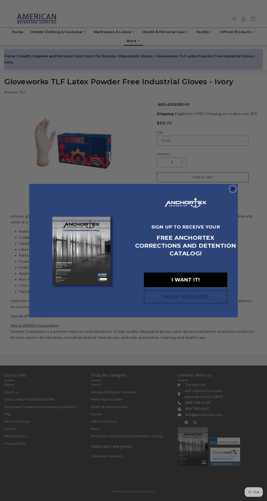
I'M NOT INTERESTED (186, 296)
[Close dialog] (232, 189)
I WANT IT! (185, 280)
